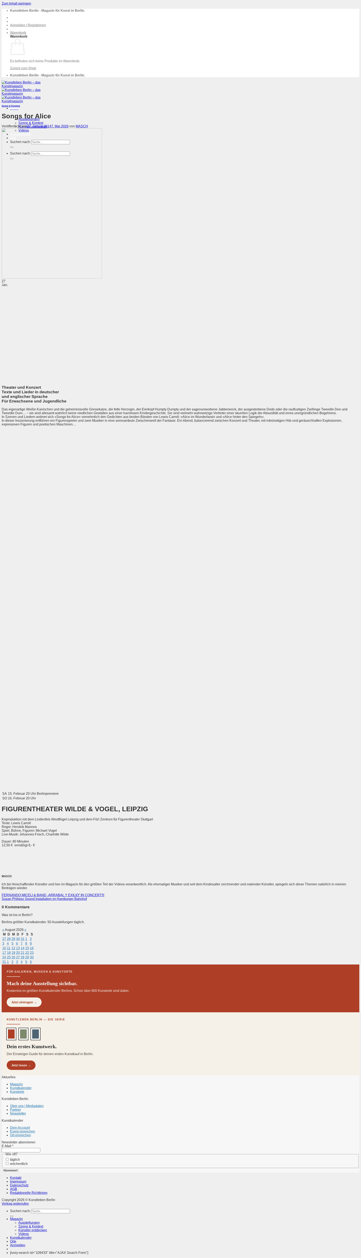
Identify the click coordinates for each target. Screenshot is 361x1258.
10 (4, 948)
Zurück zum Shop (23, 68)
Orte (13, 1241)
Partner (15, 1109)
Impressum (18, 1181)
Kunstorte (17, 1091)
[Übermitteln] (11, 1216)
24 (4, 957)
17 (4, 952)
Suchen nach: (20, 1211)
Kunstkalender (21, 1088)
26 (13, 957)
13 (18, 948)
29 (13, 939)
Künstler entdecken (32, 1230)
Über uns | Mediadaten (27, 1106)
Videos (23, 1234)
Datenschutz (19, 1185)
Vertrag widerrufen (15, 1203)
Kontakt (15, 1178)
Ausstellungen (29, 1222)
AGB (13, 1189)
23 (32, 952)
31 (22, 939)
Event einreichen (22, 1131)
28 (9, 939)
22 (27, 952)
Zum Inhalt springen (16, 3)
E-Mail (7, 1146)
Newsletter (18, 1113)
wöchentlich (18, 1164)
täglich (14, 1159)
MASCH (82, 126)
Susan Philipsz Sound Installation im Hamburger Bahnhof (44, 899)
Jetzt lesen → (21, 1065)
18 (9, 952)
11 (8, 948)
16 (32, 948)
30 (18, 939)
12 (13, 948)
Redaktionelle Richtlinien (28, 1193)
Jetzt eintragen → (24, 1002)
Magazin (16, 1084)
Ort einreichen (20, 1135)
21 (22, 952)
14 (22, 948)
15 (27, 948)
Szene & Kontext (30, 123)
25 (9, 957)
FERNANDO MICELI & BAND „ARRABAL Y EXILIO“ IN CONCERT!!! (53, 895)
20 (18, 952)
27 (4, 939)
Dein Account (20, 1127)
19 (13, 952)
